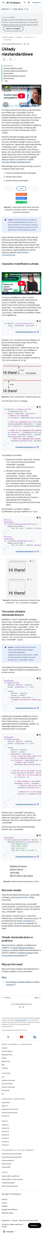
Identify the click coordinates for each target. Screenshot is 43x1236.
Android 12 (5, 1141)
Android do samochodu (9, 1113)
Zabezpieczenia (7, 1055)
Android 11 (5, 1145)
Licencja (14, 1220)
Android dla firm (7, 1051)
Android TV (5, 1116)
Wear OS (5, 1106)
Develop (5, 9)
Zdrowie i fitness (7, 1084)
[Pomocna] (24, 44)
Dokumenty (7, 40)
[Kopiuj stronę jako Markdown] (11, 59)
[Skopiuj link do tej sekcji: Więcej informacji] (24, 964)
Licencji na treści (20, 1020)
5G (3, 1094)
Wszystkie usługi (7, 1213)
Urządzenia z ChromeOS (10, 1109)
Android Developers (8, 37)
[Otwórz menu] (3, 2)
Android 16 (5, 1128)
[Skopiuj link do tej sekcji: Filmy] (9, 977)
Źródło (4, 1058)
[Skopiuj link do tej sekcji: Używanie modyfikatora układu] (4, 267)
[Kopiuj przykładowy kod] (40, 321)
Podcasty (5, 1068)
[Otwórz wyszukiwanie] (25, 2)
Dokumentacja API (8, 1160)
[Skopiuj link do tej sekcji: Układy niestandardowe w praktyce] (15, 941)
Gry (3, 1077)
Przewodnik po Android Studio (12, 1154)
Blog (3, 1065)
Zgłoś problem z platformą (10, 1176)
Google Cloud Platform (9, 1209)
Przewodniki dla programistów (12, 1157)
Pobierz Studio (6, 1164)
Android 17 (5, 1125)
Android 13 (5, 1138)
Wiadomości (6, 1061)
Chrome (4, 1203)
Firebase (4, 1206)
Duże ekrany (6, 1102)
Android (4, 1048)
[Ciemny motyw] (37, 321)
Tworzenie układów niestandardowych (16, 162)
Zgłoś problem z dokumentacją (12, 1179)
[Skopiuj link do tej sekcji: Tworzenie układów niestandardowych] (26, 615)
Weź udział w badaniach (10, 1186)
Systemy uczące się (8, 1080)
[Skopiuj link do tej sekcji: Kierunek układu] (23, 890)
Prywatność (5, 1090)
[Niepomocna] (27, 44)
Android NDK (6, 1167)
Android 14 (5, 1135)
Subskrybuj (35, 1225)
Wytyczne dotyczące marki (28, 1220)
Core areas (18, 9)
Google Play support (8, 1183)
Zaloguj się (36, 2)
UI (27, 9)
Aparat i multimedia (8, 1087)
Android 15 (5, 1131)
